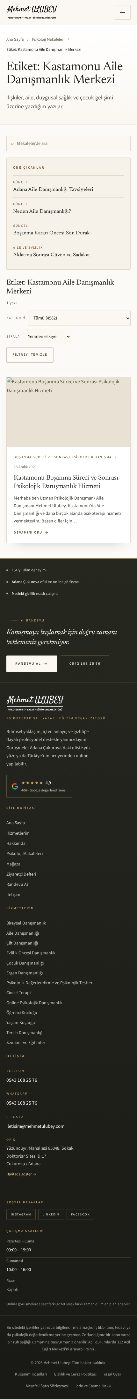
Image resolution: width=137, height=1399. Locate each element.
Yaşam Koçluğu (20, 1022)
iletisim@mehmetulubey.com (35, 1126)
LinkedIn (51, 1214)
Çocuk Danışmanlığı (25, 963)
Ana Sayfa (15, 39)
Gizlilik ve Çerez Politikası (75, 1374)
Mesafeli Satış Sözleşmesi (47, 1386)
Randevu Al (31, 663)
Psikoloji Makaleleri (48, 39)
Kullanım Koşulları (31, 1374)
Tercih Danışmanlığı (24, 1033)
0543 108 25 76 (85, 663)
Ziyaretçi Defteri (21, 874)
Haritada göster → (21, 1174)
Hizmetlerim (18, 833)
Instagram (21, 1214)
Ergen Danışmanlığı (24, 973)
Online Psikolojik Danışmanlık (34, 1003)
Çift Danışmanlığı (22, 943)
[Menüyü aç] (123, 12)
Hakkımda (15, 843)
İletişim (13, 894)
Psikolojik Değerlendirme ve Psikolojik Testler (49, 983)
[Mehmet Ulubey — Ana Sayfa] (32, 12)
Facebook (80, 1214)
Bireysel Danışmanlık (26, 923)
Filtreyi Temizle (29, 354)
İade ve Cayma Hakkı (93, 1386)
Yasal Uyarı (113, 1374)
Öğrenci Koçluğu (21, 1013)
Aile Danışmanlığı (22, 933)
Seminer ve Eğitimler (25, 1042)
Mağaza (13, 864)
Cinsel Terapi (18, 993)
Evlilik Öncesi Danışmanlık (30, 953)
